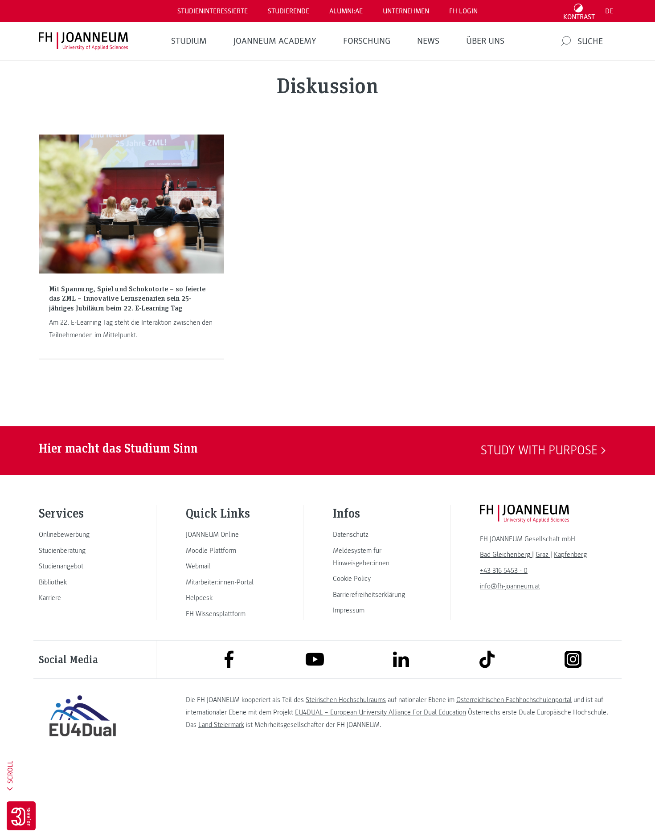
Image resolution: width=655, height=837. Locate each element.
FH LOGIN (463, 11)
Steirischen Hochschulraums (346, 699)
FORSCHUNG (366, 41)
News (428, 41)
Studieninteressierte (212, 11)
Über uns (485, 41)
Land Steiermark (221, 724)
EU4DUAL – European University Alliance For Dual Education (380, 712)
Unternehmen (406, 11)
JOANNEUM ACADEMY (274, 41)
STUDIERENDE (288, 11)
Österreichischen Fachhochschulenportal (514, 699)
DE (609, 11)
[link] (82, 534)
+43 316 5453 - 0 (504, 570)
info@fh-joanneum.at (510, 586)
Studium (189, 41)
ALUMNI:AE (346, 11)
